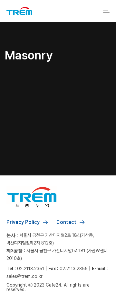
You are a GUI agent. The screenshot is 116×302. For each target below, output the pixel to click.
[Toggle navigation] (92, 11)
